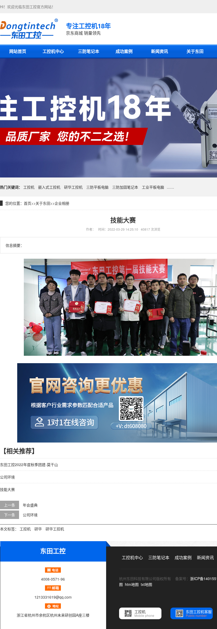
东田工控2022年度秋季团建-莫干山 (29, 464)
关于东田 (195, 51)
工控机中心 (53, 51)
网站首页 (17, 51)
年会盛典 (30, 505)
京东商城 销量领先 (88, 28)
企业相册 (62, 203)
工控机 (28, 187)
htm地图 (132, 584)
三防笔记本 (88, 51)
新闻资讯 (159, 51)
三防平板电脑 (97, 187)
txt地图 (146, 584)
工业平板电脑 (153, 187)
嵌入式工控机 (49, 187)
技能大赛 (7, 489)
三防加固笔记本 (125, 187)
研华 (38, 528)
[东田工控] (29, 29)
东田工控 (29, 6)
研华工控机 (73, 187)
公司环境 (7, 477)
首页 (27, 203)
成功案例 (124, 51)
